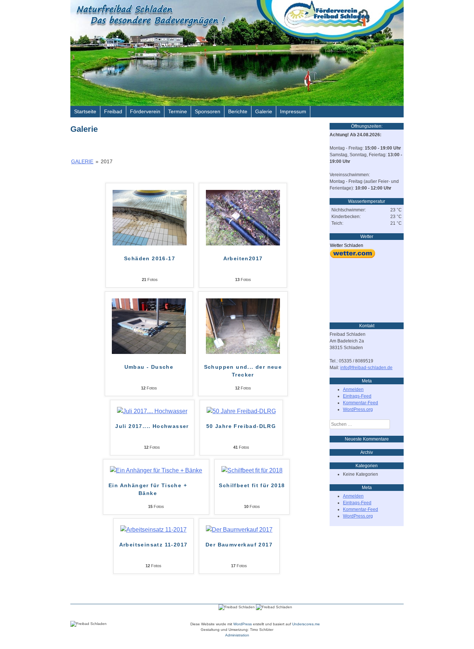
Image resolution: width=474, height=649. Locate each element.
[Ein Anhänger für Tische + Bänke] (156, 470)
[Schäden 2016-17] (150, 243)
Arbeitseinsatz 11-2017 (153, 545)
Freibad (113, 111)
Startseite (85, 111)
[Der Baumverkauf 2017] (239, 529)
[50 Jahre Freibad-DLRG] (241, 411)
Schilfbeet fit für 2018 (252, 485)
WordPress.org (358, 409)
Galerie (263, 111)
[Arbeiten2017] (243, 243)
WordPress (242, 624)
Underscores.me (306, 624)
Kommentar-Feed (360, 402)
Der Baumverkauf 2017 (239, 545)
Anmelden (353, 389)
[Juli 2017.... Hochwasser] (152, 411)
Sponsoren (207, 111)
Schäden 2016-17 (149, 258)
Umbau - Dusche (149, 367)
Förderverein (145, 111)
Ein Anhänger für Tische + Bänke (148, 489)
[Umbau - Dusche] (149, 352)
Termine (177, 111)
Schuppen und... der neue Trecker (243, 371)
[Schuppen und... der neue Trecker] (243, 352)
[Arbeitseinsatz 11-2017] (153, 529)
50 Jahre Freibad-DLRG (241, 426)
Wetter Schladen (346, 245)
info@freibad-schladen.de (366, 367)
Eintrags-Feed (357, 396)
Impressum (293, 111)
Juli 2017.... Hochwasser (152, 426)
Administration (237, 635)
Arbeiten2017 (243, 258)
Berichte (237, 111)
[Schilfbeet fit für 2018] (252, 470)
